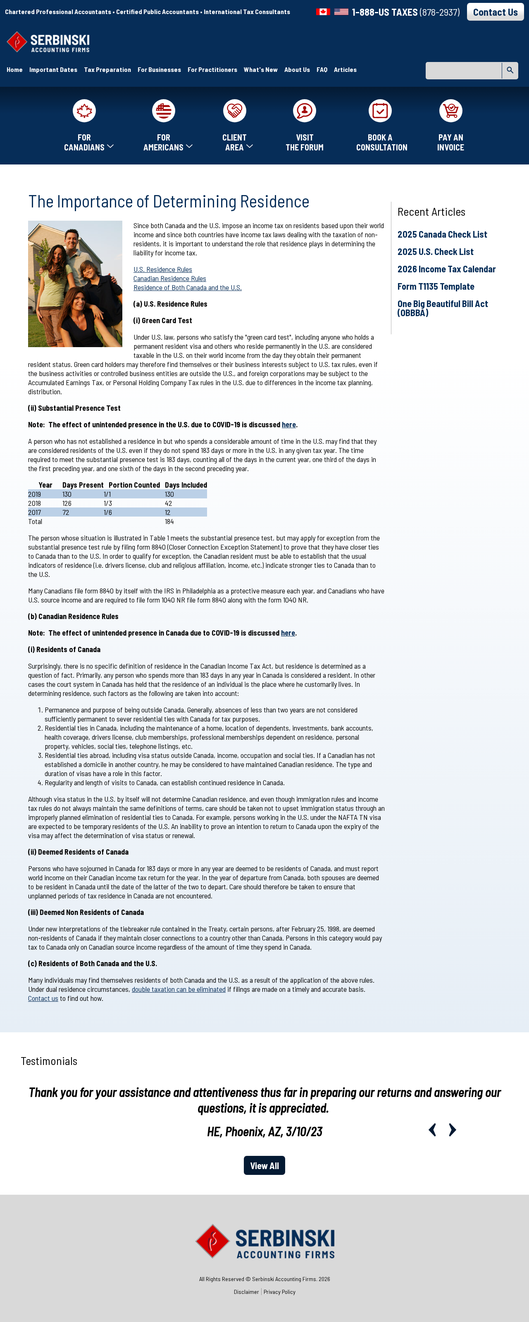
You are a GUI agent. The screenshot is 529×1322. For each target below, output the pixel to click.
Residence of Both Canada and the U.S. (187, 287)
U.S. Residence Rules (162, 269)
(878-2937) (406, 12)
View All (264, 1165)
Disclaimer (246, 1291)
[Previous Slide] (432, 1130)
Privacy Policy (279, 1291)
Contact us (43, 998)
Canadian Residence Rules (169, 278)
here (289, 424)
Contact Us (495, 12)
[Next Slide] (453, 1130)
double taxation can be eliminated (179, 988)
